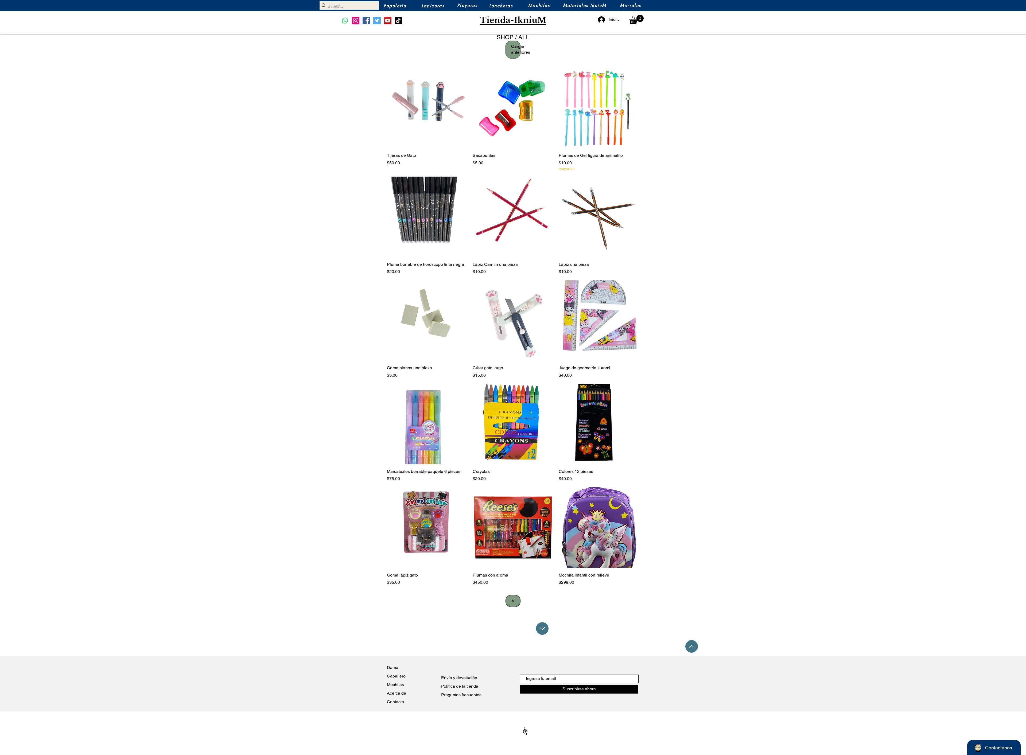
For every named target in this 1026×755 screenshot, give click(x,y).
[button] (636, 19)
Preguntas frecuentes (461, 694)
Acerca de (397, 693)
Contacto (395, 701)
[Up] (542, 628)
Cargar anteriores (516, 49)
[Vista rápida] (427, 108)
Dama (392, 667)
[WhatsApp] (345, 20)
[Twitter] (377, 20)
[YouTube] (387, 20)
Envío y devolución (459, 677)
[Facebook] (366, 20)
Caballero (396, 676)
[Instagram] (355, 20)
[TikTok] (398, 20)
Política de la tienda (459, 686)
